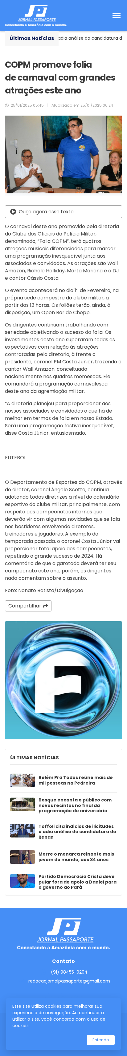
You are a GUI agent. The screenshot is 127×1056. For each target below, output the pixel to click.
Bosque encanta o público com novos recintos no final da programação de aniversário (75, 805)
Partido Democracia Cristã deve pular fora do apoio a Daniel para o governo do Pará (78, 882)
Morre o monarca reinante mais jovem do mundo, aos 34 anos (76, 857)
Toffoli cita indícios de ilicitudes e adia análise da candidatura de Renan (77, 832)
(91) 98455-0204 (69, 972)
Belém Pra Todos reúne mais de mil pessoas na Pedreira (76, 780)
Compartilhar (24, 605)
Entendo (100, 1040)
